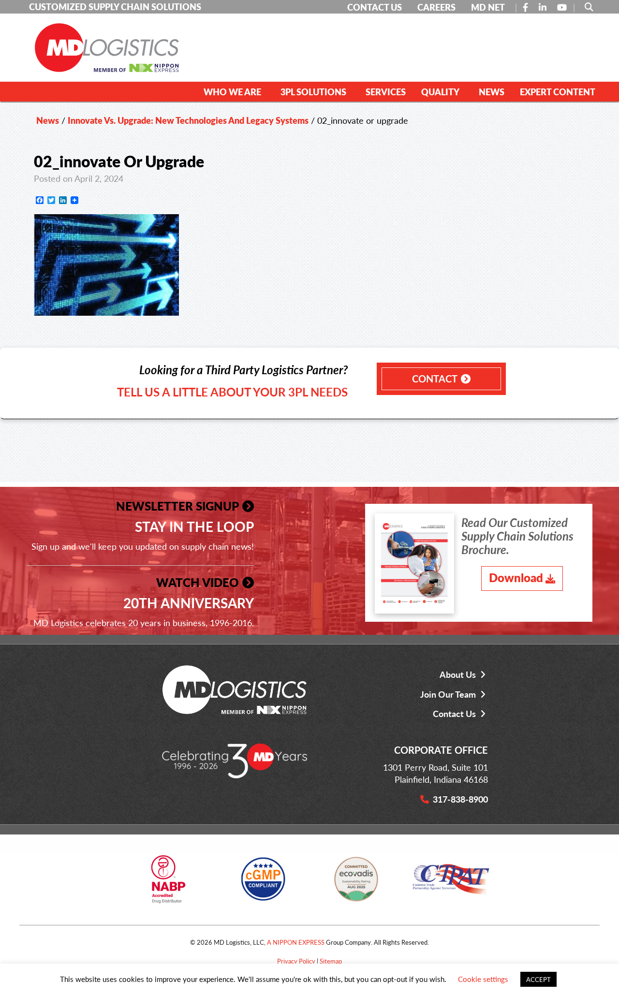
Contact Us (454, 713)
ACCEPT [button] (538, 979)
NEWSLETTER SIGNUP (177, 506)
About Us (458, 674)
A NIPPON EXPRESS (295, 942)
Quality (440, 92)
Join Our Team (448, 694)
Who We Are (232, 92)
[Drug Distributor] (168, 883)
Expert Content (557, 92)
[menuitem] (234, 91)
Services (386, 92)
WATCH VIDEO (197, 582)
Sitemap (331, 961)
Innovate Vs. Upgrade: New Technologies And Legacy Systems (188, 120)
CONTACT (434, 378)
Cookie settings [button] (483, 979)
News (491, 92)
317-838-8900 (460, 799)
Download (516, 577)
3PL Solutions (313, 92)
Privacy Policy (296, 961)
